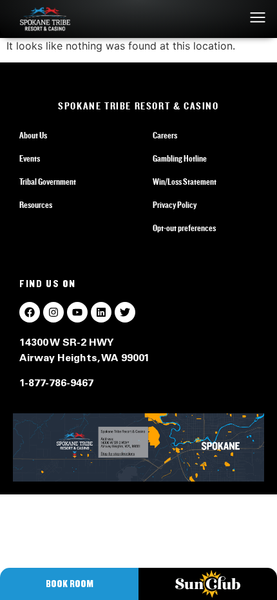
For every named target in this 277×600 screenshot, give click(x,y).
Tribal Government (47, 182)
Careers (165, 136)
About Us (33, 136)
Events (29, 159)
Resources (35, 205)
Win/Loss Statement (184, 182)
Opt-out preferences (184, 228)
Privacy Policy (174, 205)
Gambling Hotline (180, 159)
